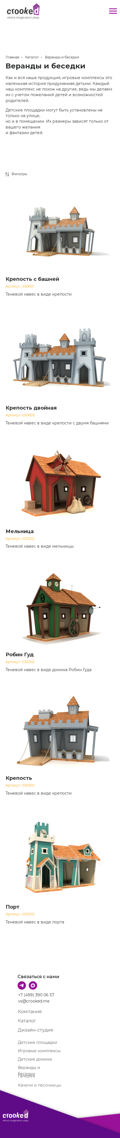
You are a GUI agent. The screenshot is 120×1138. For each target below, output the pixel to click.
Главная (12, 57)
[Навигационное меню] (113, 11)
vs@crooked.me (33, 1001)
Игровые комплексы (39, 1050)
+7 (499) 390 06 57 (36, 994)
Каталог (32, 57)
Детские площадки (37, 1042)
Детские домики (35, 1059)
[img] (16, 1115)
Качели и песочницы (39, 1085)
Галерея (26, 1075)
